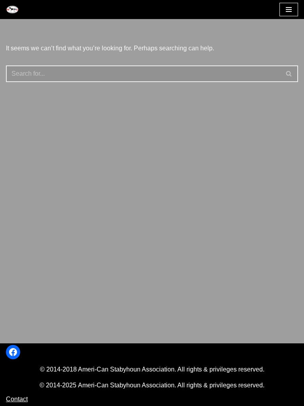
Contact (17, 399)
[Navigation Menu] (288, 9)
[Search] (289, 73)
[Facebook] (13, 352)
